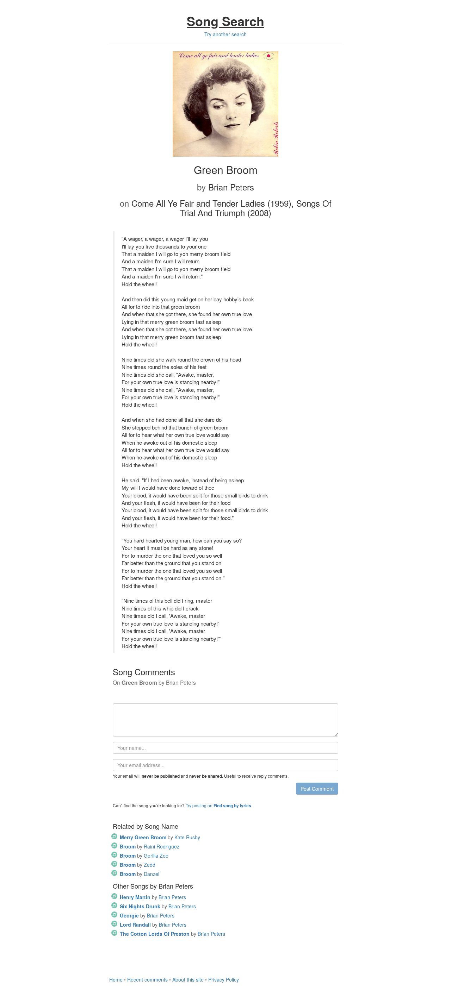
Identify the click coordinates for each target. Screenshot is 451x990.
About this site (188, 979)
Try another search (225, 34)
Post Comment (317, 788)
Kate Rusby (160, 837)
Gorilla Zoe (144, 855)
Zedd (137, 864)
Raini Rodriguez (149, 846)
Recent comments (147, 979)
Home (116, 979)
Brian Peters (153, 897)
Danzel (139, 873)
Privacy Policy (223, 979)
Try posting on (218, 805)
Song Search (225, 21)
